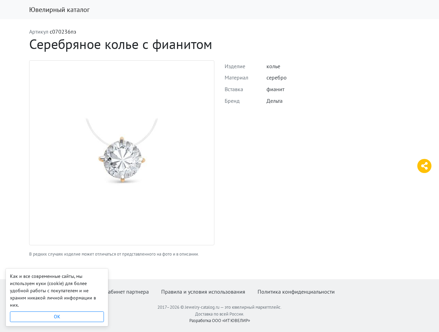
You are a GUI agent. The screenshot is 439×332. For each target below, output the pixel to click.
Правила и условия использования (203, 291)
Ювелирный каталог (59, 9)
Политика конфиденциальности (296, 291)
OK (57, 316)
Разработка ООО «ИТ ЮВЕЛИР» (219, 320)
